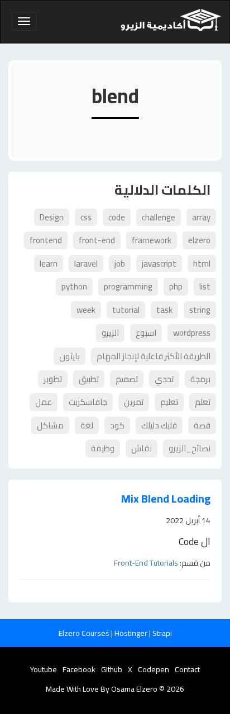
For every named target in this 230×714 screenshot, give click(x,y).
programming (128, 286)
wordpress (191, 333)
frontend (46, 240)
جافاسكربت (88, 402)
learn (49, 263)
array (201, 217)
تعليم (169, 402)
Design (52, 217)
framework (151, 240)
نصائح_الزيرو (189, 448)
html (201, 263)
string (199, 310)
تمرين (133, 402)
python (74, 286)
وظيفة (102, 448)
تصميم (127, 379)
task (164, 310)
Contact (187, 669)
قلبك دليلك (159, 425)
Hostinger (131, 633)
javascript (159, 263)
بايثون (69, 356)
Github (111, 669)
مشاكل (50, 425)
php (176, 286)
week (85, 310)
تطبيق (89, 379)
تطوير (53, 379)
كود (117, 425)
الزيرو (110, 333)
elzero (199, 240)
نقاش (141, 448)
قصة (202, 425)
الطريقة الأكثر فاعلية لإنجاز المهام (153, 356)
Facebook (79, 669)
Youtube (43, 669)
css (86, 217)
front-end (97, 240)
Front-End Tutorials (146, 563)
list (204, 286)
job (119, 263)
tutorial (126, 310)
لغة (86, 425)
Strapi (162, 633)
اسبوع (146, 333)
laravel (86, 263)
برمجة (200, 379)
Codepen (153, 669)
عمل (43, 402)
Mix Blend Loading (165, 499)
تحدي (164, 379)
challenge (158, 217)
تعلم (202, 402)
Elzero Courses (85, 633)
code (116, 217)
